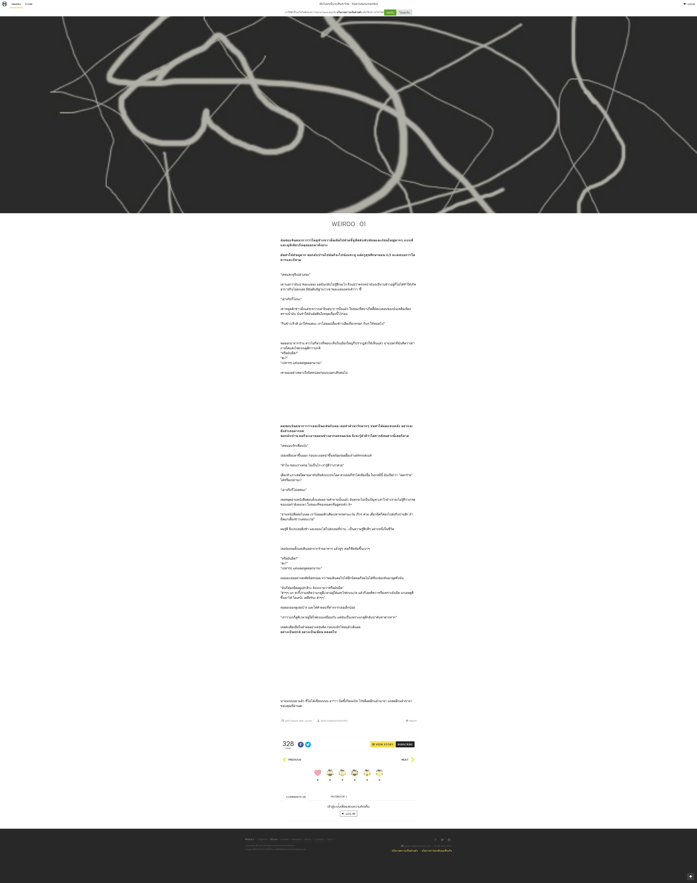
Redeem (296, 839)
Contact (319, 839)
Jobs (329, 839)
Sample (284, 839)
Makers (16, 4)
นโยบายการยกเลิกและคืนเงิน (437, 850)
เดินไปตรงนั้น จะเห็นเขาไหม (334, 3)
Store (28, 4)
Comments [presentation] (296, 796)
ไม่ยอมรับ (404, 12)
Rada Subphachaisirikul (365, 3)
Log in (350, 813)
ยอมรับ (390, 12)
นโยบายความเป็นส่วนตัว (349, 12)
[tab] (296, 796)
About (307, 839)
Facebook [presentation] (339, 797)
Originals (262, 839)
